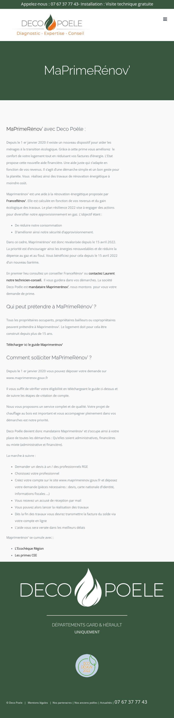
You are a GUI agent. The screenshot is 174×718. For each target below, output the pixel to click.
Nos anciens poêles (85, 702)
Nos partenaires (62, 702)
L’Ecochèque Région (29, 548)
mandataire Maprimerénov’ (49, 287)
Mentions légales (38, 702)
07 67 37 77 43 (64, 4)
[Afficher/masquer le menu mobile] (165, 19)
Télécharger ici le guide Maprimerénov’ (34, 344)
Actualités (106, 702)
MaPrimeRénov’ (24, 129)
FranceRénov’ (16, 201)
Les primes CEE (26, 555)
